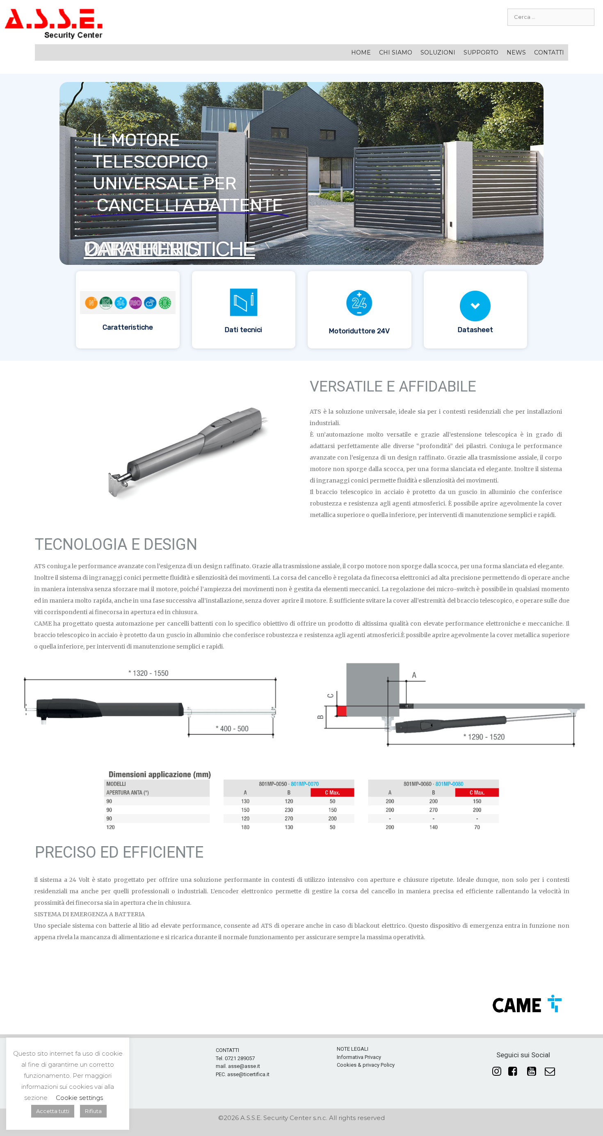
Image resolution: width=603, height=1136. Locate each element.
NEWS (516, 52)
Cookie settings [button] (79, 1098)
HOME (361, 52)
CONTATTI (549, 52)
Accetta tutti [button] (52, 1111)
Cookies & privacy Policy (366, 1065)
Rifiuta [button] (93, 1111)
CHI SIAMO (395, 52)
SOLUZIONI (437, 52)
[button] (128, 309)
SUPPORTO (481, 52)
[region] (301, 217)
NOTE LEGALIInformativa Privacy (359, 1053)
